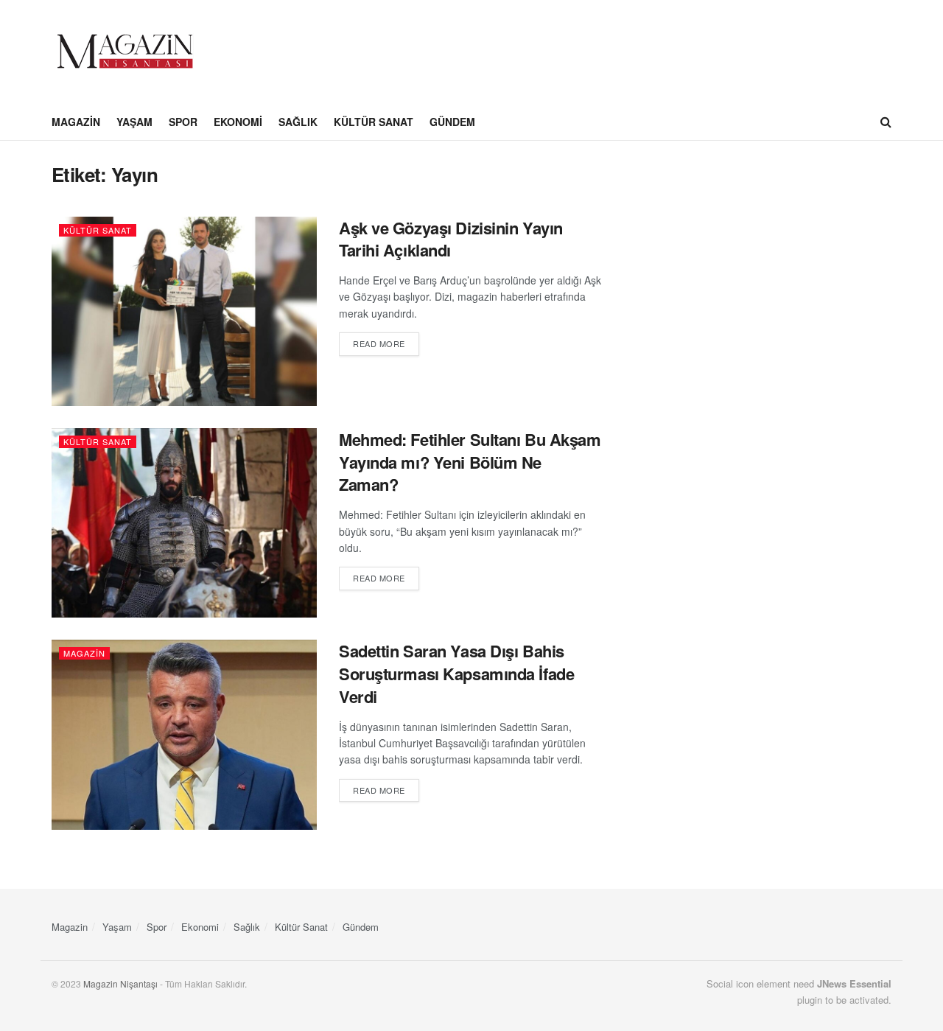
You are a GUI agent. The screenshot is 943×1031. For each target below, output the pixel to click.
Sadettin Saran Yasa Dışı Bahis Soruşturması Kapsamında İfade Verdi (456, 673)
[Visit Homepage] (125, 51)
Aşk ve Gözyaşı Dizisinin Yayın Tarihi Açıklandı (451, 239)
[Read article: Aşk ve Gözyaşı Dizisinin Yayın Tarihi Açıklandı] (184, 311)
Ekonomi (238, 121)
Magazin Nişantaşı (120, 983)
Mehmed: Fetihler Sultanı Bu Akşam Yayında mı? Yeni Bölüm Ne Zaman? (469, 462)
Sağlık (298, 121)
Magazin (76, 121)
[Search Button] (885, 121)
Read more (386, 343)
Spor (183, 121)
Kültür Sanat (373, 121)
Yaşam (134, 121)
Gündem (452, 121)
